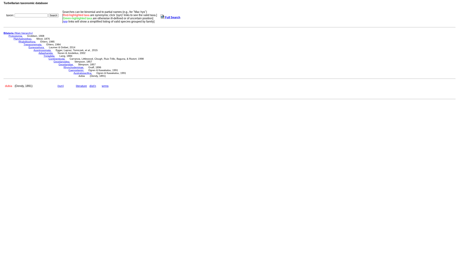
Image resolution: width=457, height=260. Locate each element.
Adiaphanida (46, 53)
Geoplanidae (66, 64)
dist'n (92, 86)
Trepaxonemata (33, 44)
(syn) (60, 86)
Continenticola (57, 58)
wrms (105, 86)
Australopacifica (83, 73)
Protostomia (16, 35)
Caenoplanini (76, 70)
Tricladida (49, 55)
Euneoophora (37, 47)
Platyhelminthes (23, 38)
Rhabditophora (27, 41)
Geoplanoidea (62, 61)
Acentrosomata (42, 50)
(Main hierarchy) (18, 33)
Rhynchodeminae (74, 67)
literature (81, 86)
